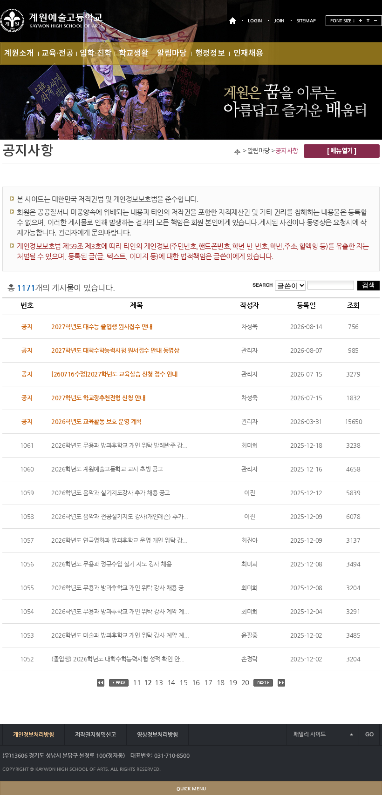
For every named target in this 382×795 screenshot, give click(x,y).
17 (208, 682)
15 (183, 682)
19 (233, 682)
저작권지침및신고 (95, 734)
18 (221, 682)
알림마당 (172, 53)
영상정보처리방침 (157, 734)
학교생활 (134, 53)
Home (237, 152)
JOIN (279, 20)
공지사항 (286, 151)
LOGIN (255, 20)
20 (245, 682)
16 (196, 682)
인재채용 (248, 53)
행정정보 (210, 53)
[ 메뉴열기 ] (341, 151)
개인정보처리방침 (33, 734)
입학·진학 (96, 53)
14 (171, 682)
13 (159, 682)
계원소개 (19, 53)
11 (137, 682)
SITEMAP (306, 20)
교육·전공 (57, 53)
